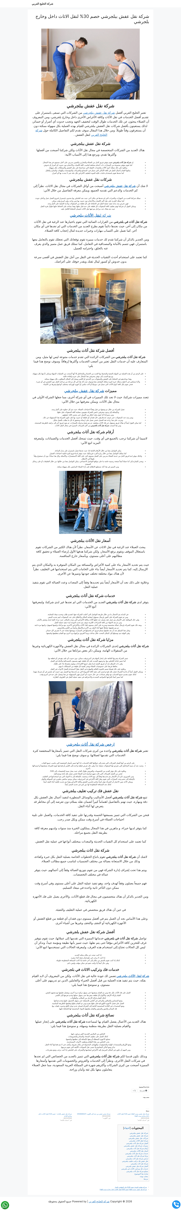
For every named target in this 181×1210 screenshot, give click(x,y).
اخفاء (127, 1128)
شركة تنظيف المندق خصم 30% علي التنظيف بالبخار (131, 1187)
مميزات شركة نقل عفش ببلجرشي (136, 1146)
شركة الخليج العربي (42, 3)
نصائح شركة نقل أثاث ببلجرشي (137, 1171)
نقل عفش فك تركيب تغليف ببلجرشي (135, 1161)
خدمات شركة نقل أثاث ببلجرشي (136, 1153)
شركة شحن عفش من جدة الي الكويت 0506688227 (93, 1114)
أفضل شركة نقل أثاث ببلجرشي (137, 1143)
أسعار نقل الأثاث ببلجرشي (139, 1151)
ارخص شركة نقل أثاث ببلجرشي (137, 1159)
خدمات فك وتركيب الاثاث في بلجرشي (134, 1169)
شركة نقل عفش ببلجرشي (99, 112)
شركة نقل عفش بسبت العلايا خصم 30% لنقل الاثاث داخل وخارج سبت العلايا (123, 1189)
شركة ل (90, 215)
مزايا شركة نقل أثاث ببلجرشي (137, 1156)
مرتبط (146, 1179)
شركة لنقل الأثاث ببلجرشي (138, 1141)
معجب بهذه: (144, 1176)
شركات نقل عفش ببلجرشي (138, 1138)
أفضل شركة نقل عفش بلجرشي (137, 1166)
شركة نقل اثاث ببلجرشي (139, 1164)
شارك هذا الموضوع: (141, 1174)
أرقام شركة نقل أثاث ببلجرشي (137, 1148)
